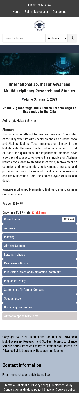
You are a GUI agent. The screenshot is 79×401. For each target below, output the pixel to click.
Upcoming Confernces (18, 307)
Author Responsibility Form (21, 316)
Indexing (9, 237)
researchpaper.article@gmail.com (31, 374)
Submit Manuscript (37, 11)
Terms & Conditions (17, 385)
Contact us (59, 11)
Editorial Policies (14, 254)
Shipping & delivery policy (59, 389)
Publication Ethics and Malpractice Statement (32, 272)
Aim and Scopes (14, 245)
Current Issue (39, 219)
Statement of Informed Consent (24, 289)
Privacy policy (39, 385)
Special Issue (12, 298)
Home (17, 11)
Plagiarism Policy (15, 281)
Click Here (39, 213)
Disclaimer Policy (61, 385)
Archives (9, 228)
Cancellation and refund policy (23, 389)
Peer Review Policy (16, 263)
